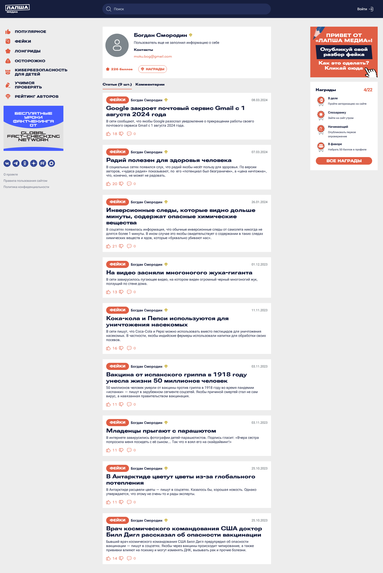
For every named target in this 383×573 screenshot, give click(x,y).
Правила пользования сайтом (25, 180)
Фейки (117, 100)
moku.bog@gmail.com (153, 56)
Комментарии (149, 84)
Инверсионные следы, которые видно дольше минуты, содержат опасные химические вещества (180, 216)
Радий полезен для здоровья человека (169, 160)
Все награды (344, 160)
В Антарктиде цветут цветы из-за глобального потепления (180, 479)
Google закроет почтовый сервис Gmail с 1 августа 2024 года (175, 111)
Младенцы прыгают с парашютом (161, 430)
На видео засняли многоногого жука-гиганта (179, 272)
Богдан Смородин (146, 100)
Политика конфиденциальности (26, 187)
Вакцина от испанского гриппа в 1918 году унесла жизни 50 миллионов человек (176, 377)
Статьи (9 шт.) (117, 84)
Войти (362, 9)
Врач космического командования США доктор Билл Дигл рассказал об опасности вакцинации (184, 531)
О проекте (11, 174)
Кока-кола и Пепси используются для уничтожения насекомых (167, 321)
